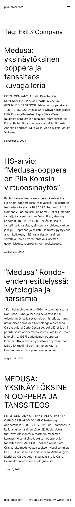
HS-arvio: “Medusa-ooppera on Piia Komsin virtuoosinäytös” (35, 174)
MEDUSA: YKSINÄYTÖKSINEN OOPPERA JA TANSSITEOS (35, 391)
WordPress (64, 499)
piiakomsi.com (13, 7)
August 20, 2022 (14, 251)
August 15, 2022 (14, 358)
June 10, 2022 (12, 469)
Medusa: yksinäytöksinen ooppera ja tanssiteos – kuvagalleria (32, 68)
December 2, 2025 (15, 140)
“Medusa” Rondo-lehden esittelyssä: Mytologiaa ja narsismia (36, 285)
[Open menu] (69, 7)
